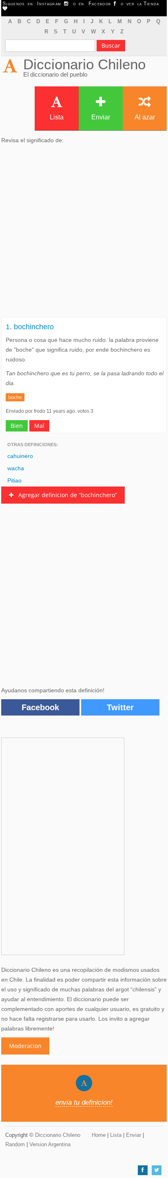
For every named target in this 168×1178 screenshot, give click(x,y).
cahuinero (20, 456)
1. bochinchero (30, 327)
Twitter (120, 707)
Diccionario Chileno (84, 64)
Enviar (100, 117)
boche (15, 397)
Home (99, 1135)
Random (15, 1144)
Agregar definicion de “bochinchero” (65, 495)
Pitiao (14, 480)
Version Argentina (50, 1144)
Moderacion (25, 1046)
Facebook (40, 707)
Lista (57, 117)
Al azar (145, 117)
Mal (39, 425)
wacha (15, 468)
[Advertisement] (84, 233)
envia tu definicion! (84, 1102)
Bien (17, 425)
